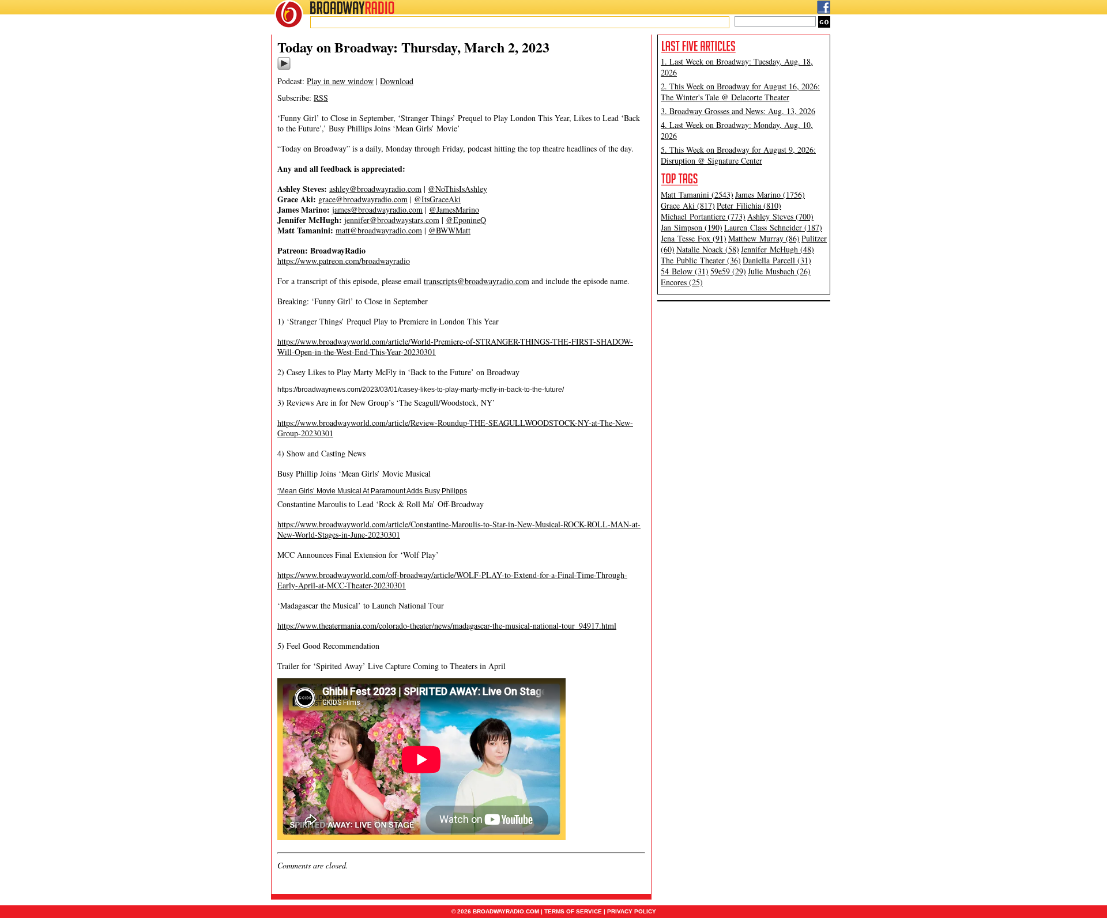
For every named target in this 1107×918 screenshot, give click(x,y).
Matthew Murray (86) (764, 238)
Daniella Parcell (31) (777, 260)
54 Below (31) (685, 271)
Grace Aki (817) (688, 205)
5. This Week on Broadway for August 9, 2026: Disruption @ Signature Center (738, 155)
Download (396, 80)
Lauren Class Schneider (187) (773, 227)
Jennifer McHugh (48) (777, 249)
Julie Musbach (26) (779, 271)
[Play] (284, 68)
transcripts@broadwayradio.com (476, 280)
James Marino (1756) (770, 194)
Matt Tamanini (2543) (697, 194)
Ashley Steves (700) (780, 216)
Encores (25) (682, 282)
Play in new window (340, 80)
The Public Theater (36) (701, 260)
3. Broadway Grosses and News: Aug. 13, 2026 (738, 110)
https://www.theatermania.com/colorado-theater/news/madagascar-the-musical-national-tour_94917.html (446, 625)
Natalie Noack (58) (707, 249)
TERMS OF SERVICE (573, 911)
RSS (321, 97)
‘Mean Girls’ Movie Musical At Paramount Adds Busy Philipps (372, 491)
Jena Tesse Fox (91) (693, 238)
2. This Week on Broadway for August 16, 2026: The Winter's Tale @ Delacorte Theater (740, 92)
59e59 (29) (728, 271)
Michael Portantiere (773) (703, 216)
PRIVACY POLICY (631, 911)
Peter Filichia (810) (749, 205)
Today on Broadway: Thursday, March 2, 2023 (413, 47)
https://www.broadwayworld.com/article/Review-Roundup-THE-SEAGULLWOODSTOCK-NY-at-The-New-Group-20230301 (455, 428)
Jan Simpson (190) (691, 227)
